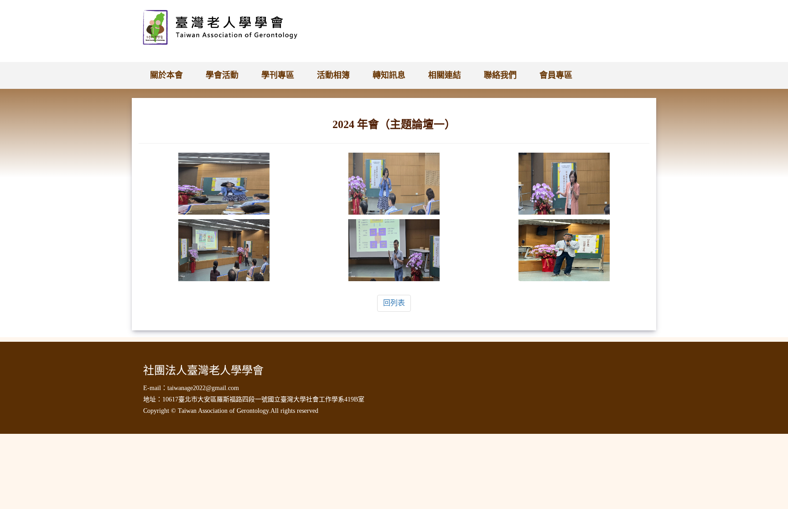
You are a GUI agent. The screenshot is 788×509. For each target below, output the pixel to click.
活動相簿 (333, 75)
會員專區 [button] (555, 75)
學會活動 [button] (222, 75)
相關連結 (444, 75)
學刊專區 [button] (277, 75)
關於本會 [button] (166, 75)
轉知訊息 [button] (389, 75)
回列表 (394, 303)
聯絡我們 (500, 75)
